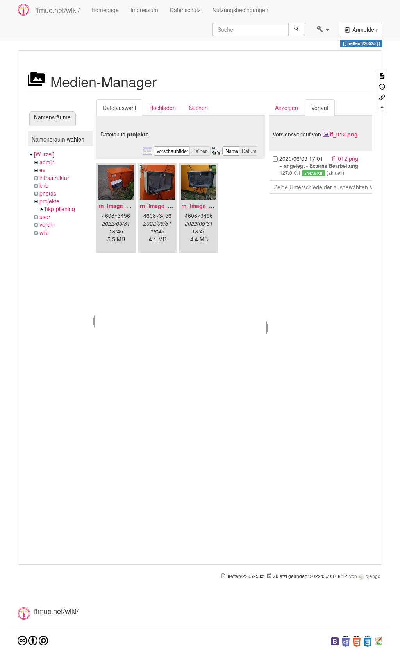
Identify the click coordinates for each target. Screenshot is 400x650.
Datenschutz (185, 10)
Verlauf (320, 107)
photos (47, 193)
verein (47, 224)
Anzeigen (286, 107)
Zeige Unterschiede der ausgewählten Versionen (334, 187)
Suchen (198, 107)
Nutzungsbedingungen (240, 10)
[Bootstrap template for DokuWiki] (335, 640)
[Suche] (296, 29)
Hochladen (162, 107)
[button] (323, 29)
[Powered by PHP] (346, 640)
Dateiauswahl (119, 107)
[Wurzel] (44, 154)
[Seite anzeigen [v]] (382, 75)
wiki (43, 232)
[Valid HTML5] (357, 640)
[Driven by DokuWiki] (378, 640)
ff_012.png (344, 134)
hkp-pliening (60, 209)
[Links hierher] (382, 97)
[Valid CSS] (367, 640)
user (44, 217)
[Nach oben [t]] (382, 107)
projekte (49, 201)
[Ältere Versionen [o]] (382, 86)
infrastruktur (54, 177)
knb (43, 185)
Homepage (105, 10)
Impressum (144, 10)
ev (42, 170)
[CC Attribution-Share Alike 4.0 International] (33, 639)
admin (47, 162)
